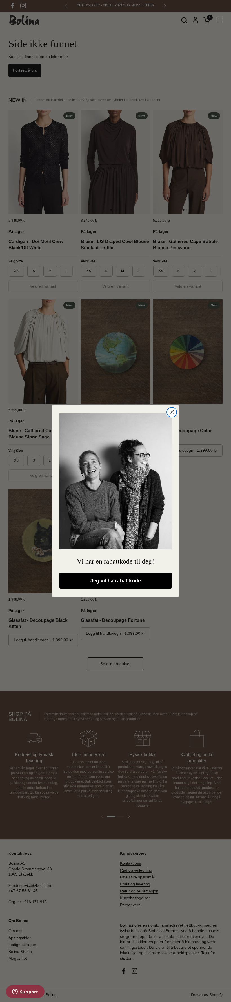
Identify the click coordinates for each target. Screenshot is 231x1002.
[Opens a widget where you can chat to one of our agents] (25, 992)
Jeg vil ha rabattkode (115, 581)
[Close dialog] (172, 412)
